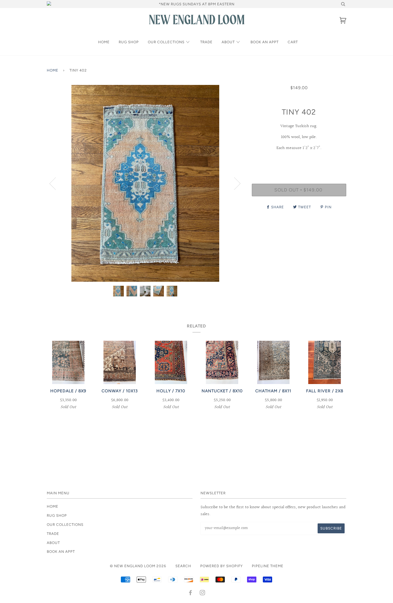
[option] (145, 183)
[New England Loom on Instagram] (202, 593)
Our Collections (166, 42)
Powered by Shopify (221, 566)
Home (104, 42)
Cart (293, 42)
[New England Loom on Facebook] (190, 593)
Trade (206, 42)
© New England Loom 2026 (138, 566)
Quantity (299, 161)
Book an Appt (265, 42)
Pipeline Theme (267, 566)
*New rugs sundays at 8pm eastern (196, 4)
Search (183, 566)
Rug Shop (129, 42)
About (228, 42)
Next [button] (234, 183)
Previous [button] (56, 183)
